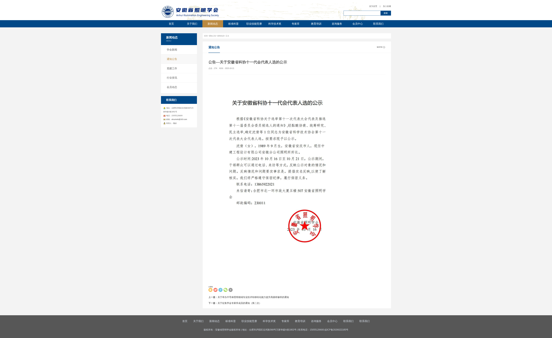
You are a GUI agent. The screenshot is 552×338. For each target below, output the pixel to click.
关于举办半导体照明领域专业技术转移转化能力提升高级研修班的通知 (253, 297)
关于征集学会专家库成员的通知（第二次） (239, 303)
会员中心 (357, 23)
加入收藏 (387, 6)
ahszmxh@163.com (179, 119)
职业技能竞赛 (254, 23)
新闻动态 (213, 23)
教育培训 (316, 23)
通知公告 (172, 59)
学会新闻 (172, 49)
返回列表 (380, 47)
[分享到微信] (226, 290)
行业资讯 (172, 77)
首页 (171, 23)
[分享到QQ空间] (210, 290)
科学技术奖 (274, 23)
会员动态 (172, 87)
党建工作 (172, 68)
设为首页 (373, 6)
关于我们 (192, 23)
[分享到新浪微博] (215, 290)
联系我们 (378, 23)
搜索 (386, 13)
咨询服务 (337, 23)
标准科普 (233, 23)
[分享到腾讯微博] (220, 290)
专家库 (295, 23)
